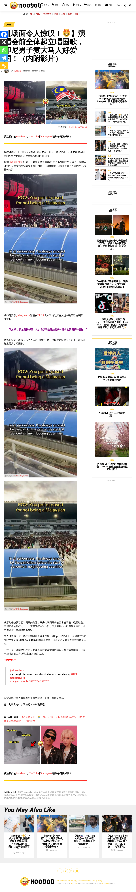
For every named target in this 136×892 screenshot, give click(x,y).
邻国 (34, 798)
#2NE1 (74, 674)
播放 (50, 795)
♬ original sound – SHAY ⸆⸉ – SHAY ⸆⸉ (29, 681)
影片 (29, 795)
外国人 (82, 792)
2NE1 (20, 792)
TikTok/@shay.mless (77, 127)
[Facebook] (4, 34)
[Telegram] (4, 58)
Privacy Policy (97, 881)
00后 (63, 14)
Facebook (21, 136)
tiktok (35, 792)
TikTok (40, 315)
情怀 (33, 795)
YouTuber (47, 14)
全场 (50, 792)
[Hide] (1, 72)
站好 (80, 795)
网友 (11, 798)
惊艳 (38, 795)
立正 (75, 795)
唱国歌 (71, 792)
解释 (20, 798)
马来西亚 (45, 798)
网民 (15, 798)
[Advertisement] (112, 40)
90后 (56, 14)
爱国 (66, 795)
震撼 (39, 798)
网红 (38, 14)
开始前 (23, 795)
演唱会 (60, 795)
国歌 (77, 792)
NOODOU (74, 883)
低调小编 (17, 71)
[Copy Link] (4, 65)
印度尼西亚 (62, 792)
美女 (70, 14)
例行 (40, 792)
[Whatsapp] (4, 50)
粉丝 (84, 795)
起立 (29, 798)
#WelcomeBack (17, 677)
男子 (70, 795)
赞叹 (25, 798)
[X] (4, 42)
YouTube (34, 136)
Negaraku (28, 792)
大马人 (12, 795)
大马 (32, 14)
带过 (17, 795)
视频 (76, 14)
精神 (6, 798)
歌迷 (54, 795)
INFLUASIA (105, 883)
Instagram (46, 136)
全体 (45, 792)
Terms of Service (84, 881)
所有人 (44, 795)
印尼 (54, 792)
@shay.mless (23, 315)
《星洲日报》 (16, 162)
